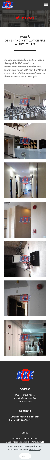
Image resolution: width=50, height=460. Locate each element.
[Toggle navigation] (46, 4)
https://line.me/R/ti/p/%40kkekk (28, 442)
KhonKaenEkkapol (30, 438)
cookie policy (35, 449)
